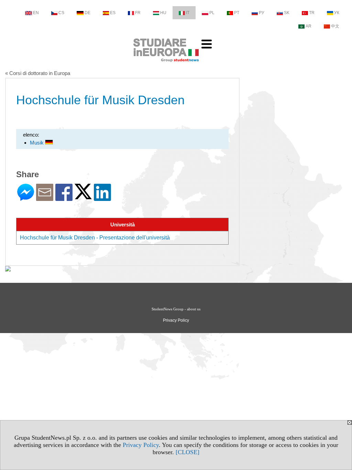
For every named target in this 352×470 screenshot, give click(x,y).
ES (113, 12)
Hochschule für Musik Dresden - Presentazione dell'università (95, 238)
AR (308, 26)
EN (36, 12)
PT (236, 12)
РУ (261, 12)
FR (138, 12)
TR (312, 12)
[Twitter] (83, 196)
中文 (335, 26)
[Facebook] (64, 198)
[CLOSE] (187, 452)
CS (61, 12)
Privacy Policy (141, 444)
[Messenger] (25, 198)
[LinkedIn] (102, 198)
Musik (37, 143)
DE (87, 12)
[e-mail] (44, 198)
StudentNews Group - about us (176, 309)
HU (163, 12)
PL (211, 12)
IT (187, 12)
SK (286, 12)
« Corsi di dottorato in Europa (37, 73)
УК (336, 12)
